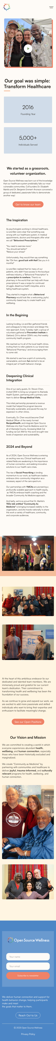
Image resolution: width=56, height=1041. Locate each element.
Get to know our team (28, 204)
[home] (6, 7)
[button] (51, 7)
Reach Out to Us (28, 1015)
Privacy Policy (28, 1034)
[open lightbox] (28, 822)
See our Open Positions (28, 721)
